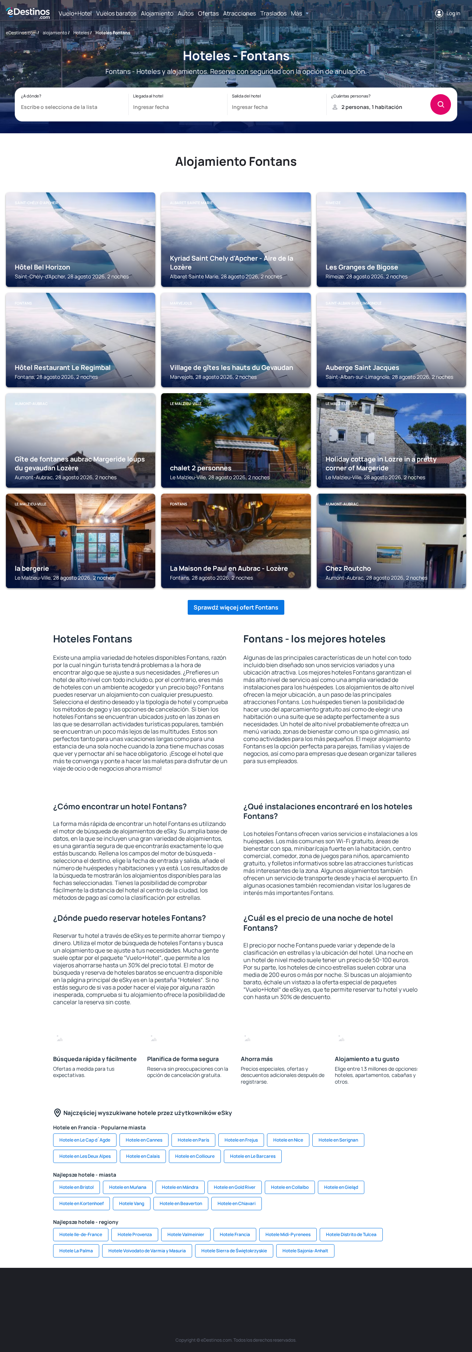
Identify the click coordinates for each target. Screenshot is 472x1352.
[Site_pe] (136, 1290)
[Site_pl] (114, 1290)
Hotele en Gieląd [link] (341, 1187)
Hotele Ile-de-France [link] (80, 1234)
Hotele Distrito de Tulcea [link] (351, 1234)
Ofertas (208, 13)
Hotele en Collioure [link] (195, 1156)
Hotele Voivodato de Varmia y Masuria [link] (147, 1251)
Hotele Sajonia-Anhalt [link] (305, 1251)
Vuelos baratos (116, 13)
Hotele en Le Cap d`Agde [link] (84, 1140)
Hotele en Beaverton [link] (181, 1203)
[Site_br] (47, 1290)
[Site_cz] (180, 1290)
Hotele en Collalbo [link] (290, 1187)
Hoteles (81, 33)
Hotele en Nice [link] (288, 1140)
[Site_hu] (247, 1290)
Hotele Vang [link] (131, 1203)
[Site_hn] (401, 1290)
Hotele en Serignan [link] (338, 1140)
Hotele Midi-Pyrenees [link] (288, 1234)
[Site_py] (424, 1290)
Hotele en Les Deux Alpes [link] (85, 1156)
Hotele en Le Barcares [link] (252, 1156)
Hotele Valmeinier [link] (185, 1234)
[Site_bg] (92, 1290)
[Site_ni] (357, 1290)
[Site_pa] (313, 1290)
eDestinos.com (21, 33)
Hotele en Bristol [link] (76, 1187)
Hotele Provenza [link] (135, 1234)
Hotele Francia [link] (235, 1234)
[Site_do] (291, 1290)
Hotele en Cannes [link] (144, 1140)
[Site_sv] (335, 1290)
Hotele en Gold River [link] (235, 1187)
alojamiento (55, 33)
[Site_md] (202, 1290)
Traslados (273, 13)
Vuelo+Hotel (75, 13)
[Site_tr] (158, 1290)
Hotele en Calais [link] (143, 1156)
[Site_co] (269, 1290)
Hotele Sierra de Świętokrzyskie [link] (234, 1251)
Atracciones (239, 13)
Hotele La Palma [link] (76, 1251)
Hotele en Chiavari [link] (237, 1203)
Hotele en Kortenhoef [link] (81, 1203)
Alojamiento (157, 13)
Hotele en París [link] (193, 1140)
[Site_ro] (70, 1290)
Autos (186, 13)
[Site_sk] (224, 1290)
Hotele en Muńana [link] (127, 1187)
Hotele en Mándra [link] (180, 1187)
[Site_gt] (379, 1290)
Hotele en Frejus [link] (241, 1140)
